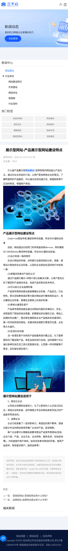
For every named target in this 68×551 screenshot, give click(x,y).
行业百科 (13, 103)
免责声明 (47, 536)
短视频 (12, 98)
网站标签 (34, 536)
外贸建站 (13, 87)
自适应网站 (17, 118)
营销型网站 (17, 136)
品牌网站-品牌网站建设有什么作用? (30, 500)
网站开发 (50, 130)
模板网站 (17, 130)
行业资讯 (9, 76)
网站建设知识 (15, 81)
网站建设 (9, 70)
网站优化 (13, 92)
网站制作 (50, 124)
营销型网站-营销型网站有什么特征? (30, 495)
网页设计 (17, 124)
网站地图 (20, 536)
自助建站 (50, 136)
